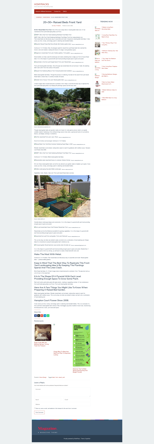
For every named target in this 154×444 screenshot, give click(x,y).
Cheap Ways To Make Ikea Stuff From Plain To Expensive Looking (62, 353)
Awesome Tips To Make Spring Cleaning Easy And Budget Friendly (80, 370)
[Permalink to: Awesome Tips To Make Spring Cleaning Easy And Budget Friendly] (81, 346)
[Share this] (35, 315)
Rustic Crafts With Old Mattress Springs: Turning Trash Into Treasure (41, 344)
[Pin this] (41, 315)
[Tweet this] (38, 315)
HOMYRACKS (41, 4)
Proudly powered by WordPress (72, 438)
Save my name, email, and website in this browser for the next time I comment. (56, 408)
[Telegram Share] (45, 315)
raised (60, 377)
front (57, 377)
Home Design (42, 377)
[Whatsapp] (48, 315)
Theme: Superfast (85, 438)
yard (63, 377)
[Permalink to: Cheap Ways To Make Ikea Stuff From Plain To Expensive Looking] (62, 337)
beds (53, 377)
